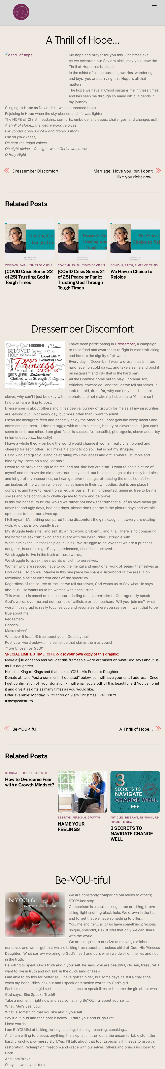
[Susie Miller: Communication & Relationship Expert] (21, 20)
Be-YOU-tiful (24, 729)
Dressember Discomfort (35, 171)
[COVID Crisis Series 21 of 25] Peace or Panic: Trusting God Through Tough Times (81, 279)
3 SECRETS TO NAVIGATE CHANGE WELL (131, 833)
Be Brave (11, 773)
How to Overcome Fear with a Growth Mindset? (29, 782)
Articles (117, 817)
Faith (24, 265)
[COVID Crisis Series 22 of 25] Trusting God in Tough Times (29, 277)
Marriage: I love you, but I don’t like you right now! (123, 173)
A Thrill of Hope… (82, 41)
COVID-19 (11, 265)
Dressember (125, 344)
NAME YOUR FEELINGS (71, 826)
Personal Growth (33, 773)
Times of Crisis (40, 265)
